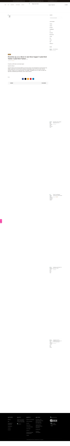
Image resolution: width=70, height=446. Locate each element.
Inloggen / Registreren (51, 4)
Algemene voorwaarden (30, 419)
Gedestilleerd (10, 426)
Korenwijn (51, 32)
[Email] (28, 79)
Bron (9, 77)
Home (5, 4)
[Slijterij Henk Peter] (53, 417)
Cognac (51, 25)
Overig (51, 36)
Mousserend (52, 34)
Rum (50, 38)
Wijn (50, 41)
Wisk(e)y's (51, 43)
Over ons (27, 430)
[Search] (59, 5)
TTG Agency (41, 439)
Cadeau (51, 23)
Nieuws (24, 11)
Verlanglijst (61, 5)
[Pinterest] (31, 79)
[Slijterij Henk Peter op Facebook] (19, 423)
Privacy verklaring (29, 421)
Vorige (11, 83)
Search (61, 18)
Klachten (27, 423)
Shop (8, 4)
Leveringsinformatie (29, 426)
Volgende (44, 83)
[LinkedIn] (33, 79)
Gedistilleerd (52, 29)
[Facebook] (23, 79)
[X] (25, 79)
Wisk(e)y (9, 419)
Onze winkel (28, 428)
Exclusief (51, 27)
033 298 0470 (38, 429)
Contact (22, 4)
